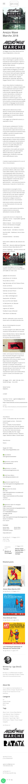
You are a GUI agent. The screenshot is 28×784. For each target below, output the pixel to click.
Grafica (16, 716)
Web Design (6, 703)
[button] (3, 781)
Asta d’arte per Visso (10, 618)
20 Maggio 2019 (15, 591)
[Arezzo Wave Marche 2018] (7, 660)
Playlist (12, 720)
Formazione (6, 716)
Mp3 (18, 718)
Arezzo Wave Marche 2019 (17, 528)
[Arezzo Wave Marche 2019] (14, 576)
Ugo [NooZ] (7, 591)
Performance (6, 720)
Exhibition (16, 714)
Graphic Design (7, 701)
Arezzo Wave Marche (15, 712)
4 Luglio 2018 (14, 650)
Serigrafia (5, 722)
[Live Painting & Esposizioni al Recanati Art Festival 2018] (14, 633)
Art (3, 699)
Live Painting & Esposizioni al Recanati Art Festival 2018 (12, 647)
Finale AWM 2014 (7, 533)
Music (4, 705)
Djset (12, 714)
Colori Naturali (6, 714)
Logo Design (12, 718)
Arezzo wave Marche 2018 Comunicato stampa (8, 529)
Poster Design (18, 720)
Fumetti (12, 716)
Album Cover (6, 712)
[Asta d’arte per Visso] (14, 604)
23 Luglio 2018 (15, 620)
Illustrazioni (6, 718)
